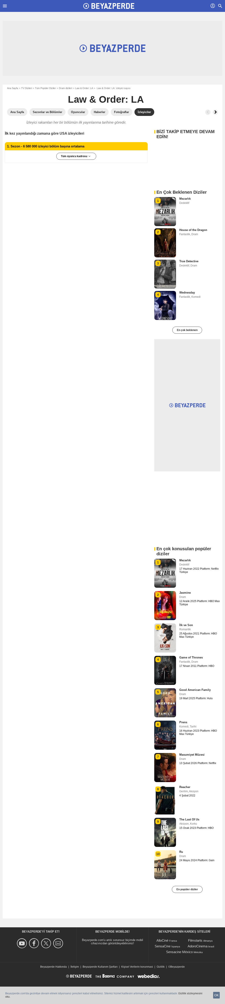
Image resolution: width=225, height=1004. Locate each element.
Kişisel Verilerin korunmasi (137, 966)
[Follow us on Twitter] (46, 943)
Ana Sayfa (12, 88)
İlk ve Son (186, 625)
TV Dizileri (26, 88)
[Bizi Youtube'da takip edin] (22, 943)
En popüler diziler (187, 889)
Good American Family (195, 690)
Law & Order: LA (84, 88)
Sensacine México (179, 952)
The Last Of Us (189, 819)
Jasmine (185, 592)
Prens (183, 722)
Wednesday (187, 292)
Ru (181, 851)
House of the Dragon (193, 230)
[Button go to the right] (215, 112)
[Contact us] (58, 943)
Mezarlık (185, 198)
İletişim (75, 966)
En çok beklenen (187, 330)
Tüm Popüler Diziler (45, 88)
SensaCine (163, 946)
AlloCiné (162, 940)
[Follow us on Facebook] (34, 943)
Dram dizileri (65, 88)
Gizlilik (161, 966)
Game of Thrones (191, 657)
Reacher (184, 787)
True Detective (188, 261)
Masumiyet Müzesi (192, 754)
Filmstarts (195, 940)
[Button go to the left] (207, 112)
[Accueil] (108, 6)
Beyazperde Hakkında (53, 966)
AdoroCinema (197, 946)
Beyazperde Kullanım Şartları (100, 966)
